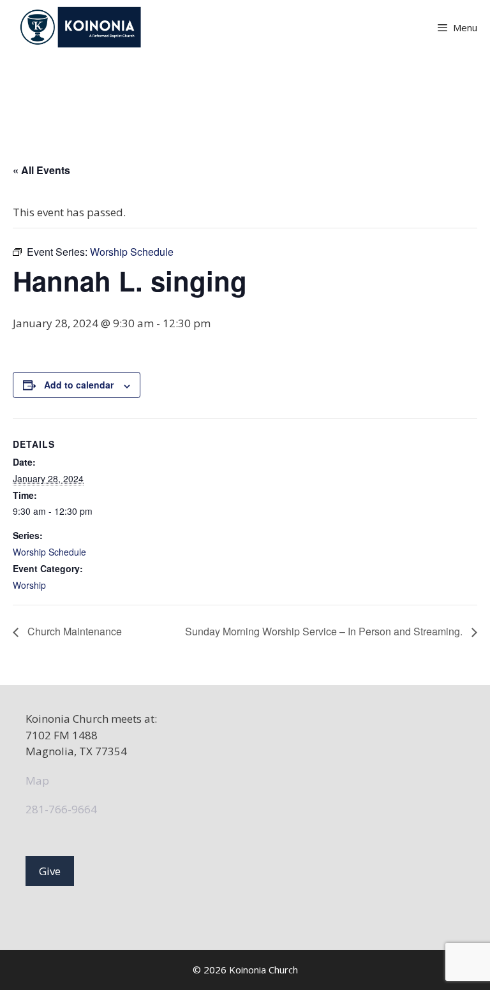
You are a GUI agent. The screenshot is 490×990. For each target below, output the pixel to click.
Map (37, 780)
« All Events (41, 170)
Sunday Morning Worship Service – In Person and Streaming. (325, 631)
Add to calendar (79, 384)
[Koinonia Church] (82, 27)
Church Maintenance (73, 631)
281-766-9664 (61, 809)
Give (50, 871)
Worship (29, 585)
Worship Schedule (49, 551)
